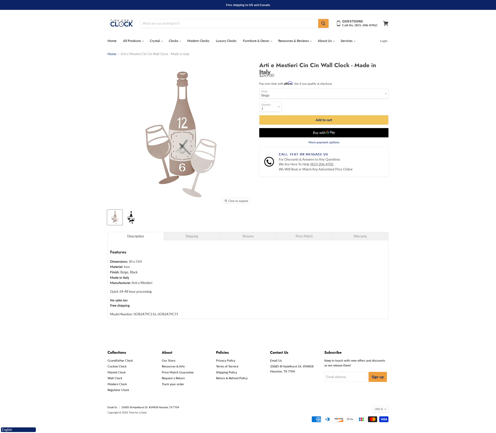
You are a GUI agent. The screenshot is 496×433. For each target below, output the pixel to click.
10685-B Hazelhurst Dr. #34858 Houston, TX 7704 (150, 407)
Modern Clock (117, 384)
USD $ (379, 409)
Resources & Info (173, 366)
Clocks (174, 41)
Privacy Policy (225, 360)
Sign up (378, 377)
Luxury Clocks (226, 41)
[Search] (323, 23)
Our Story (168, 360)
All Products (132, 41)
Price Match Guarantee (178, 372)
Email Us (276, 360)
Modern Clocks (198, 41)
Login (384, 41)
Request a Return (173, 378)
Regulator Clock (118, 390)
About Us (325, 41)
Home (112, 41)
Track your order (173, 384)
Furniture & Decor (256, 41)
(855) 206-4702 (321, 164)
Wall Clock (115, 378)
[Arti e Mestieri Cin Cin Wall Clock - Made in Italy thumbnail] (114, 217)
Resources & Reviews (294, 41)
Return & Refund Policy (232, 378)
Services (347, 41)
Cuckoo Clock (117, 366)
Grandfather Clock (120, 360)
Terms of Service (227, 366)
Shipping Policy (226, 372)
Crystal (155, 41)
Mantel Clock (117, 372)
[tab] (136, 236)
